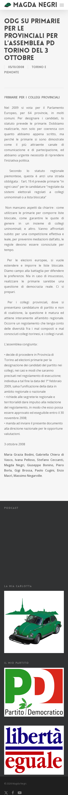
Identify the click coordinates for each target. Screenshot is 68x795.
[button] (62, 5)
